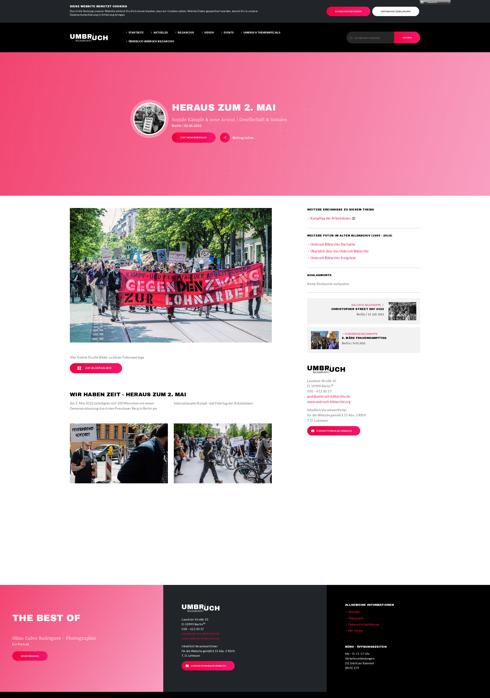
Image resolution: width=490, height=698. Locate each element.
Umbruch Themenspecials (261, 32)
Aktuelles (161, 32)
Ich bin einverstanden (348, 11)
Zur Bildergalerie (98, 367)
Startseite (136, 32)
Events (229, 32)
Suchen (407, 37)
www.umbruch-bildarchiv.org (328, 402)
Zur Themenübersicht (193, 137)
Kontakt (354, 611)
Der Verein (355, 630)
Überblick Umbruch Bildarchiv (151, 41)
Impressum (356, 618)
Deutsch (432, 2)
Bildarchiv (186, 32)
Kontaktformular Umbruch (334, 431)
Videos (209, 32)
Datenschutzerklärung (396, 11)
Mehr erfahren (30, 656)
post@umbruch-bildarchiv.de (328, 396)
